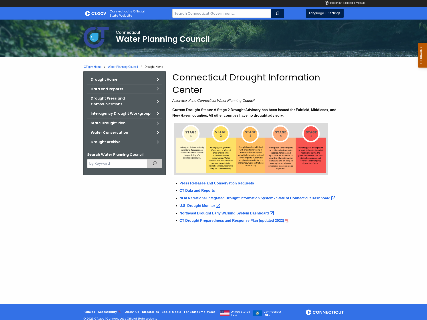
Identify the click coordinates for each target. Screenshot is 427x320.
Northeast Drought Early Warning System (224, 213)
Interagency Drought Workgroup (121, 113)
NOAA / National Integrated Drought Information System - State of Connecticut (255, 198)
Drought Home (104, 79)
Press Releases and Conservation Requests (216, 183)
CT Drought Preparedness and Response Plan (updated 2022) (231, 220)
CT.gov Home (92, 66)
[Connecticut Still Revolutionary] (325, 312)
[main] (213, 162)
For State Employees (199, 312)
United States (240, 313)
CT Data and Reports (197, 190)
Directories (150, 312)
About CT (132, 312)
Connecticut (272, 313)
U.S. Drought (197, 206)
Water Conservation (109, 132)
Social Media (171, 312)
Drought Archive (106, 141)
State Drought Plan (108, 123)
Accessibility (107, 312)
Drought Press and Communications (108, 101)
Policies (89, 312)
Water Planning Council (123, 66)
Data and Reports (107, 89)
